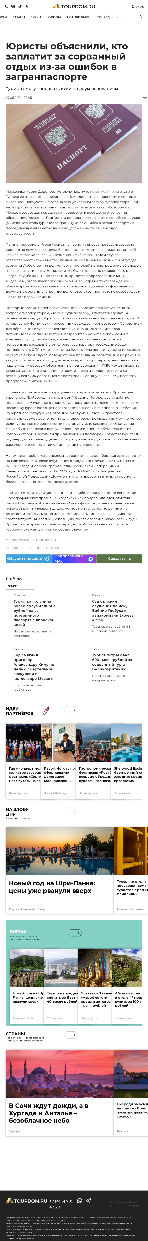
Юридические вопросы (26, 548)
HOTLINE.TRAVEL (79, 17)
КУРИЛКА (54, 17)
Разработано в (124, 1204)
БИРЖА (36, 17)
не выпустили (102, 191)
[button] (67, 709)
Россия (55, 548)
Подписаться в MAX (69, 558)
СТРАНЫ (19, 17)
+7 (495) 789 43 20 (61, 1204)
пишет (72, 207)
